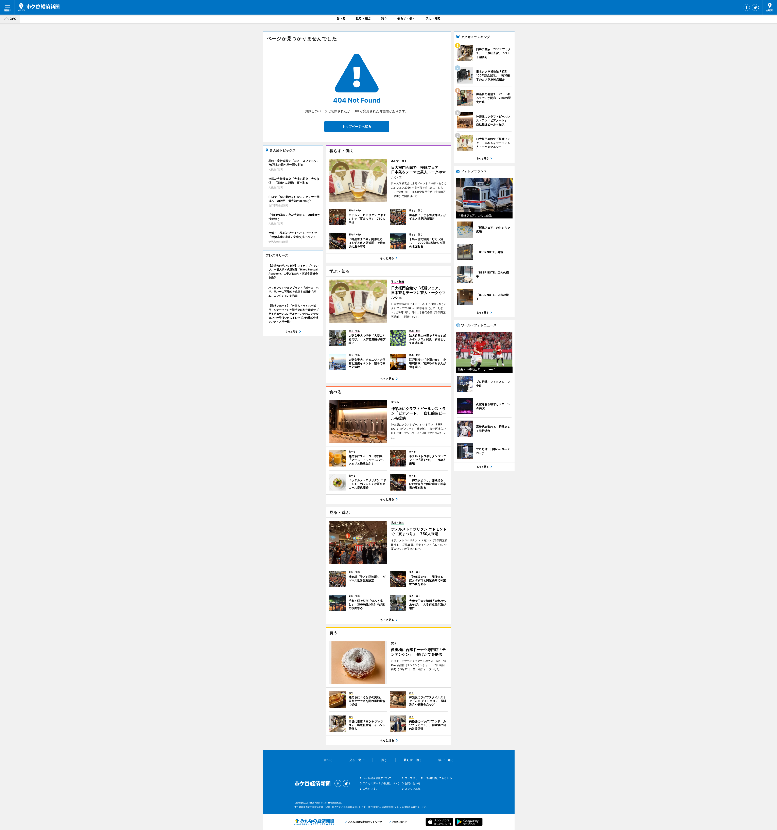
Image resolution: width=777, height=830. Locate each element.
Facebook (746, 7)
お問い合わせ (412, 783)
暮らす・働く (406, 18)
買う (384, 18)
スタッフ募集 (412, 788)
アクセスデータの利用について (381, 783)
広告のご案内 (370, 788)
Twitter (755, 7)
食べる (341, 18)
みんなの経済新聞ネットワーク (314, 822)
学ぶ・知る (433, 18)
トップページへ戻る (356, 126)
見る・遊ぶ (363, 18)
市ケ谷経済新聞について (377, 778)
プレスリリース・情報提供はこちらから (428, 778)
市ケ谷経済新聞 (38, 7)
